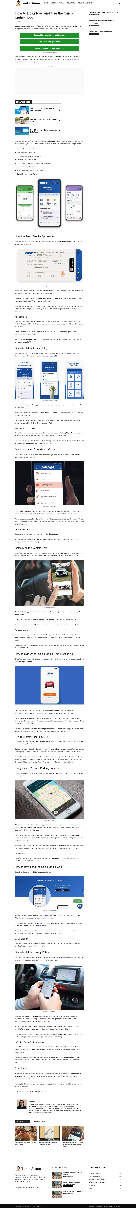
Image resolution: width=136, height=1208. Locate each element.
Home (46, 3)
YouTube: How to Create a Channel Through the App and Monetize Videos (72, 1144)
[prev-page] (16, 1150)
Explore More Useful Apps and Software (49, 35)
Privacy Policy (108, 1206)
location (63, 957)
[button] (118, 3)
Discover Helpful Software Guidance (49, 48)
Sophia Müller (34, 1101)
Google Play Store (43, 923)
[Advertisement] (49, 81)
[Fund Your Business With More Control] (57, 1175)
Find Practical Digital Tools (49, 42)
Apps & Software (57, 3)
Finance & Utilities (85, 3)
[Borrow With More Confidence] (57, 1194)
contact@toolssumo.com (31, 1187)
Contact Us (99, 1206)
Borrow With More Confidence (100, 32)
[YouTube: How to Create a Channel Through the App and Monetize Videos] (73, 1133)
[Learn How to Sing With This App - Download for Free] (49, 1133)
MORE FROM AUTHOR (38, 1121)
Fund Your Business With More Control (103, 12)
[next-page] (19, 1150)
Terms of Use (117, 1206)
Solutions (71, 3)
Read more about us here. (23, 1181)
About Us (91, 1206)
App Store (48, 915)
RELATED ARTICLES (22, 1121)
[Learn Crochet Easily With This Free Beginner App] (26, 1133)
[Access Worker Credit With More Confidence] (57, 1184)
